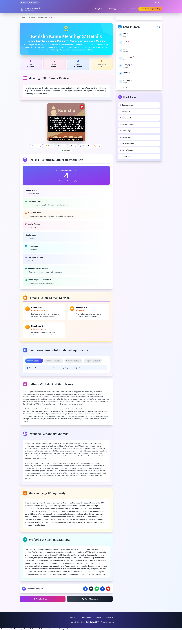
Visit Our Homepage (43, 599)
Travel (133, 9)
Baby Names (99, 9)
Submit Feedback (91, 599)
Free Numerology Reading (150, 9)
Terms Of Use (73, 617)
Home (23, 17)
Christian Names (43, 17)
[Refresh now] (159, 26)
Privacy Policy (86, 617)
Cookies (98, 617)
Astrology (112, 9)
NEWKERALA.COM (91, 622)
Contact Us (109, 617)
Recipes (123, 9)
